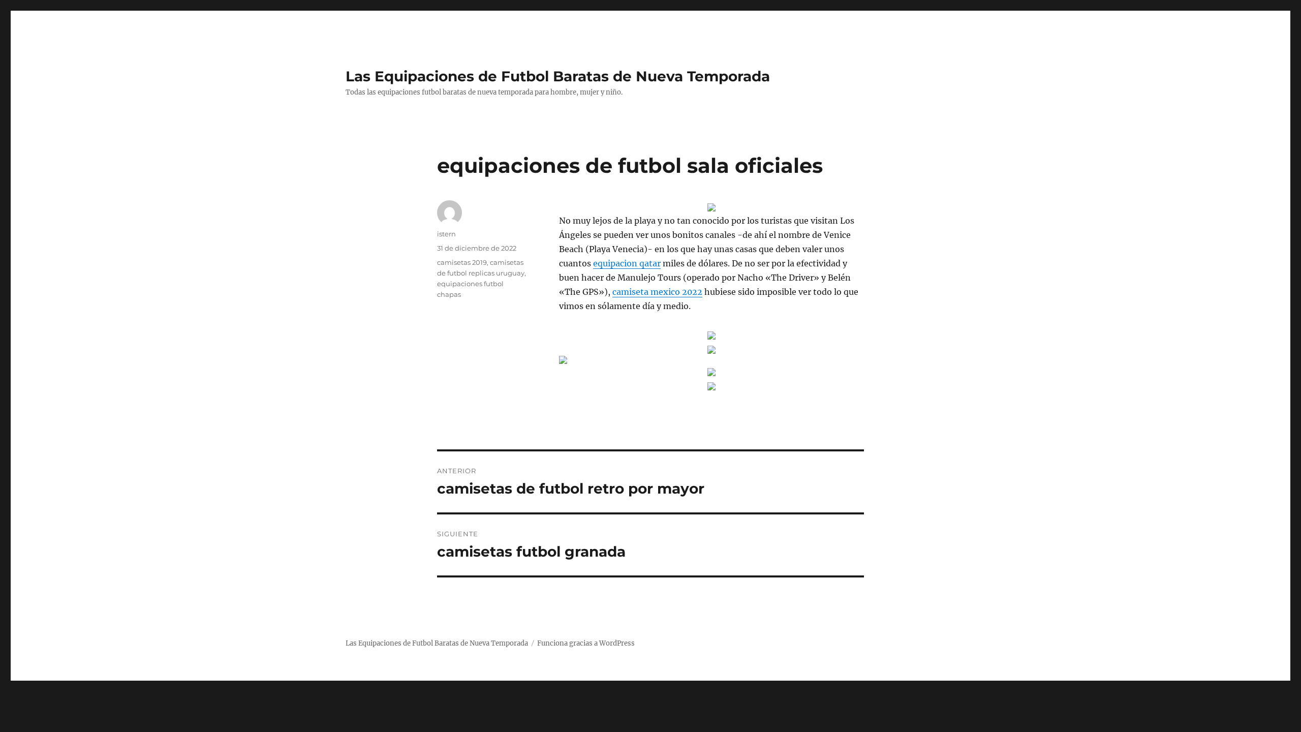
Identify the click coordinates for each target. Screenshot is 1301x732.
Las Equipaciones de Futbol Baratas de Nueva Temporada (558, 76)
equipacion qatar (627, 263)
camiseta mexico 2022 (657, 292)
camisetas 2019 (462, 262)
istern (446, 234)
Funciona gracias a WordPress (586, 643)
